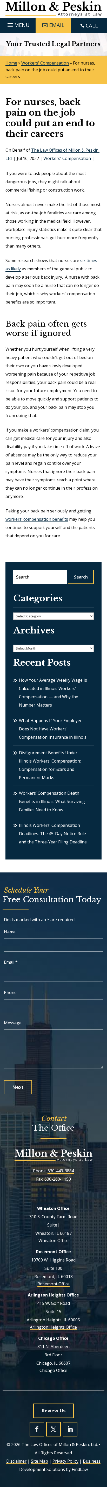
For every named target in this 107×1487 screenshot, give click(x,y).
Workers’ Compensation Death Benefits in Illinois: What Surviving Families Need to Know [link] (52, 801)
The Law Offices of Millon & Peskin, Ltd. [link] (60, 1444)
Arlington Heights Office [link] (53, 1327)
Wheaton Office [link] (53, 1240)
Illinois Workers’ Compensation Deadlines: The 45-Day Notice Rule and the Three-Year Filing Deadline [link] (53, 833)
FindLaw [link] (80, 1469)
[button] (18, 24)
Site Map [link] (39, 1461)
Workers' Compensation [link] (67, 158)
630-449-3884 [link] (61, 1171)
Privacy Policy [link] (65, 1461)
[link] (53, 9)
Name (10, 932)
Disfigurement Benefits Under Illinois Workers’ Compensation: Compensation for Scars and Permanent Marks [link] (50, 765)
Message (13, 1023)
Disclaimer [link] (16, 1461)
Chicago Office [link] (53, 1370)
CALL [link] (92, 25)
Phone (10, 992)
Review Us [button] (53, 1410)
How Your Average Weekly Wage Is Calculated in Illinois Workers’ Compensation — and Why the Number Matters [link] (53, 692)
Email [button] (56, 25)
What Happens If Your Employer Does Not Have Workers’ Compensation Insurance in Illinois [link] (52, 729)
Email (11, 962)
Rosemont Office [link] (53, 1284)
